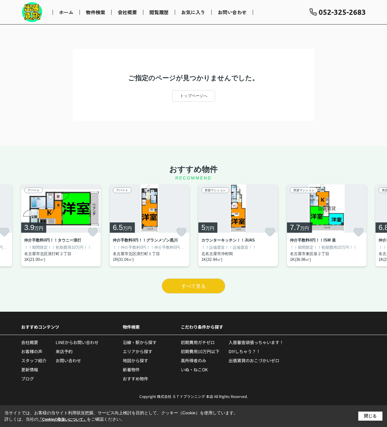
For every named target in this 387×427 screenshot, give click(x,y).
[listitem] (61, 225)
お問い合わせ (232, 12)
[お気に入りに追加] (93, 232)
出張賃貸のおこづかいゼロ (254, 360)
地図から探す (135, 360)
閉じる (370, 415)
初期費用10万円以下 (200, 351)
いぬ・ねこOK (194, 369)
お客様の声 (31, 351)
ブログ (27, 379)
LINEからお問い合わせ (77, 342)
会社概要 (127, 12)
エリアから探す (137, 351)
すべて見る (193, 286)
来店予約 (64, 351)
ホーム (66, 12)
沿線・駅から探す (140, 342)
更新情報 (29, 369)
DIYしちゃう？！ (244, 351)
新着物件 (131, 369)
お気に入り (193, 12)
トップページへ (193, 96)
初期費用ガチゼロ (198, 342)
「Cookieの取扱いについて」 (62, 419)
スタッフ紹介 (34, 360)
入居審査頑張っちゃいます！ (256, 342)
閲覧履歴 (159, 12)
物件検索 (95, 12)
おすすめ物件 (135, 379)
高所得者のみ (193, 360)
